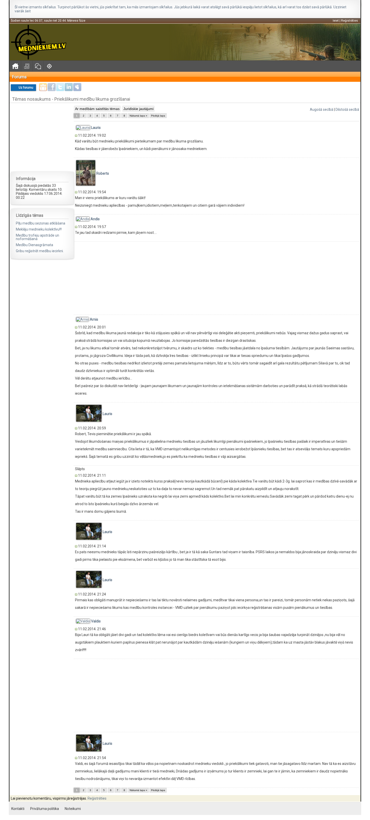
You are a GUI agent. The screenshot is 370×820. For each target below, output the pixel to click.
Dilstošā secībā (347, 109)
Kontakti (17, 809)
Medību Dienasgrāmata (34, 245)
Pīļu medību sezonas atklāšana (40, 223)
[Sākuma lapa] (15, 66)
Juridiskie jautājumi (138, 109)
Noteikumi (73, 809)
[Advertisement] (42, 136)
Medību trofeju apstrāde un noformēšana (37, 237)
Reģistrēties (349, 20)
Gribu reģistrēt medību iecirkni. (40, 251)
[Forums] (38, 66)
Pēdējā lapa (158, 115)
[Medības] (49, 66)
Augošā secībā (321, 109)
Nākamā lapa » (138, 115)
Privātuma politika (44, 809)
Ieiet (336, 20)
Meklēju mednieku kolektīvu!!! (39, 229)
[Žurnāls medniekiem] (26, 66)
